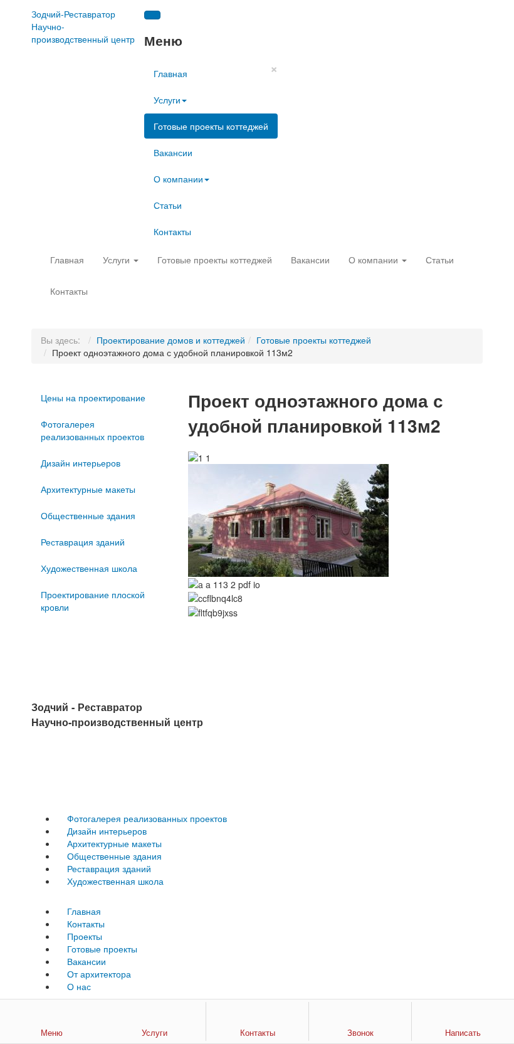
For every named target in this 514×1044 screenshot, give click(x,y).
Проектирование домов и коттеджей (171, 340)
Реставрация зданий (83, 541)
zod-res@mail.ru (91, 767)
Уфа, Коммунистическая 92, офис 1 (105, 745)
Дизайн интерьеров (80, 462)
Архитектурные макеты (88, 489)
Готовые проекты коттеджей (211, 126)
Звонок (360, 1032)
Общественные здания (88, 515)
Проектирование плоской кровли (93, 600)
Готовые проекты (102, 948)
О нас (79, 986)
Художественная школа (89, 568)
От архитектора (99, 974)
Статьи (168, 205)
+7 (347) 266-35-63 (70, 788)
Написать (463, 1032)
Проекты (84, 936)
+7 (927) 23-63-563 (150, 788)
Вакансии (173, 152)
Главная (170, 73)
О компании (178, 178)
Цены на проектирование (93, 397)
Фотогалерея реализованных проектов (92, 430)
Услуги (167, 99)
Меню (52, 1032)
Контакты (172, 231)
